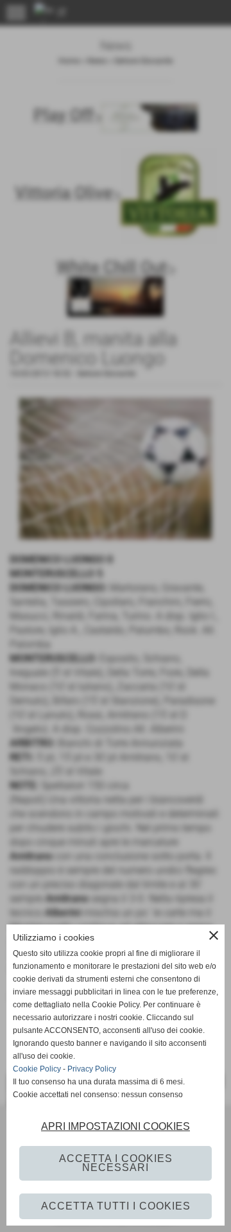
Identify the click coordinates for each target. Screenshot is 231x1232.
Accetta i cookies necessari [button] (116, 1163)
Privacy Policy (91, 1068)
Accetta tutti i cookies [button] (116, 1206)
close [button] (213, 935)
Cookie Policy (37, 1068)
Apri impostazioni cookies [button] (115, 1126)
